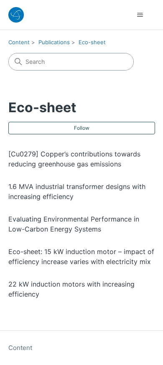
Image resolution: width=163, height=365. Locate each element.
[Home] (16, 15)
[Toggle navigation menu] (140, 15)
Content (19, 42)
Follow (81, 128)
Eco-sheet (92, 42)
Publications (54, 42)
